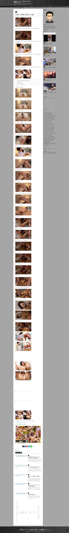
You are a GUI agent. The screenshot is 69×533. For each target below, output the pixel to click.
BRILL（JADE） (50, 115)
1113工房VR (45, 115)
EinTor (54, 115)
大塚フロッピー (53, 138)
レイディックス (46, 136)
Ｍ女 (24, 6)
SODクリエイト (49, 119)
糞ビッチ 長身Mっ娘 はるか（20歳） (20, 422)
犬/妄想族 (48, 141)
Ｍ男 (18, 6)
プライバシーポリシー (32, 527)
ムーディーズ (51, 131)
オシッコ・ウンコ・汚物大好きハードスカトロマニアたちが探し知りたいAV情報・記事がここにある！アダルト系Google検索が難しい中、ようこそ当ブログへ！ (34, 530)
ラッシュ (45, 134)
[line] (31, 446)
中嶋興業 (45, 138)
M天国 (49, 117)
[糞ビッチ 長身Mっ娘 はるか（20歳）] (29, 446)
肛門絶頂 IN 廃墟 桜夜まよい (32, 494)
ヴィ (49, 136)
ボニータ (49, 129)
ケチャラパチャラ (52, 124)
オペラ (49, 122)
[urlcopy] (33, 446)
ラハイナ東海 (49, 134)
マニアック (52, 129)
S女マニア (53, 119)
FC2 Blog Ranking (46, 149)
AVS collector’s (18, 450)
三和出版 (53, 136)
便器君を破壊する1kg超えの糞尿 (48, 43)
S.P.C (45, 119)
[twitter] (23, 446)
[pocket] (27, 446)
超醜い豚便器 (53, 143)
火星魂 (45, 141)
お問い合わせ (50, 6)
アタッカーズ (45, 122)
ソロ (37, 6)
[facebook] (25, 446)
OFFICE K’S (52, 117)
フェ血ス (45, 129)
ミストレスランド (46, 131)
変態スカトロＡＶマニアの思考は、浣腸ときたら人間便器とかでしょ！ (34, 529)
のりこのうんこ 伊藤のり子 (47, 55)
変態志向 (49, 138)
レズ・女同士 (31, 6)
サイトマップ (37, 527)
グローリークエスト (46, 124)
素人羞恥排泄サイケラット (47, 143)
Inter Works (45, 117)
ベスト (44, 6)
